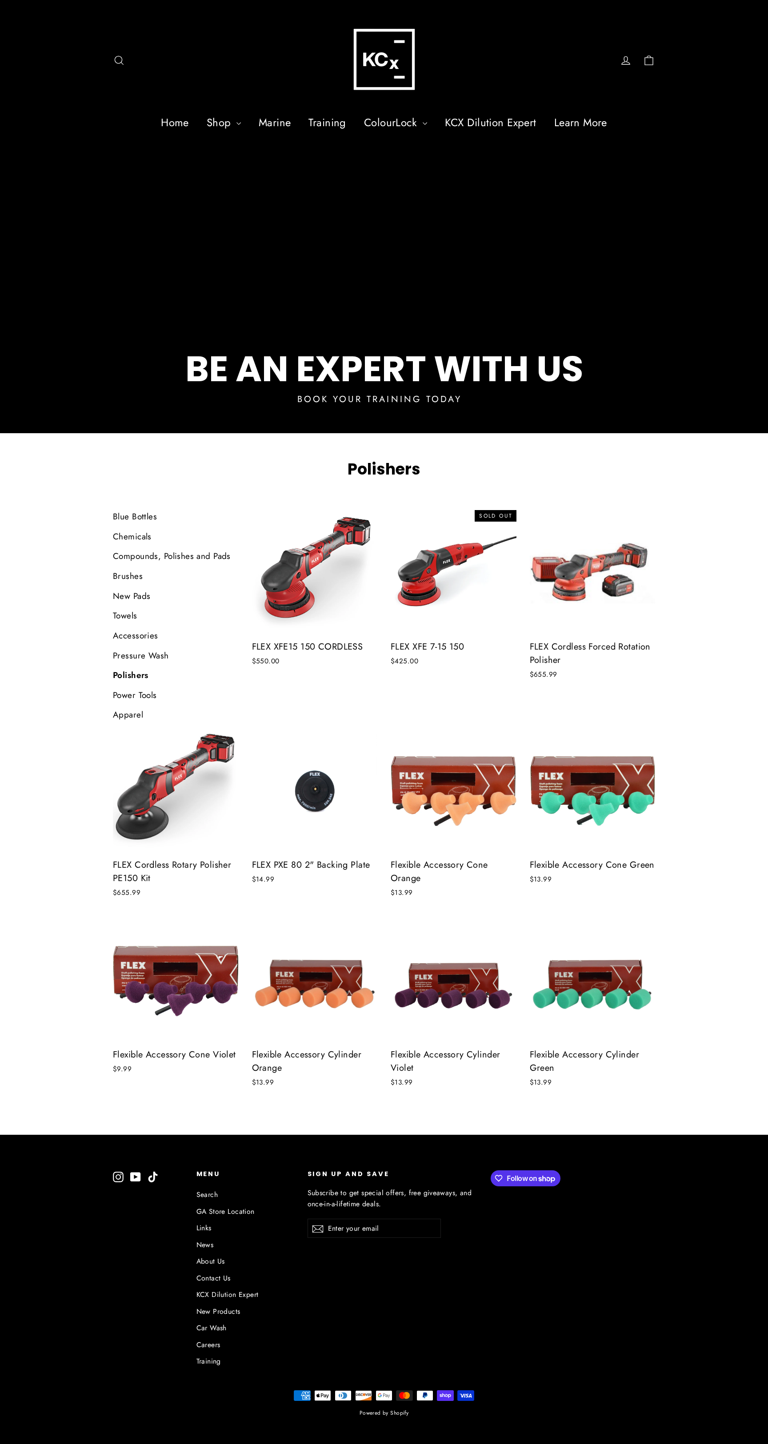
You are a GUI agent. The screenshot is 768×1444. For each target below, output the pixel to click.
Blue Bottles (135, 517)
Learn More (580, 122)
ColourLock (392, 122)
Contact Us (213, 1278)
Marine (275, 122)
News (205, 1245)
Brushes (128, 576)
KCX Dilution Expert (490, 122)
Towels (125, 616)
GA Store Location (225, 1211)
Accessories (135, 636)
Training (327, 122)
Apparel (128, 715)
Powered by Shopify (384, 1413)
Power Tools (135, 695)
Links (204, 1228)
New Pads (131, 596)
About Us (210, 1261)
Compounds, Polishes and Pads (172, 556)
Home (175, 122)
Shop (220, 122)
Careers (208, 1345)
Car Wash (211, 1328)
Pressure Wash (141, 656)
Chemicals (132, 536)
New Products (218, 1311)
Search (207, 1194)
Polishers (130, 675)
